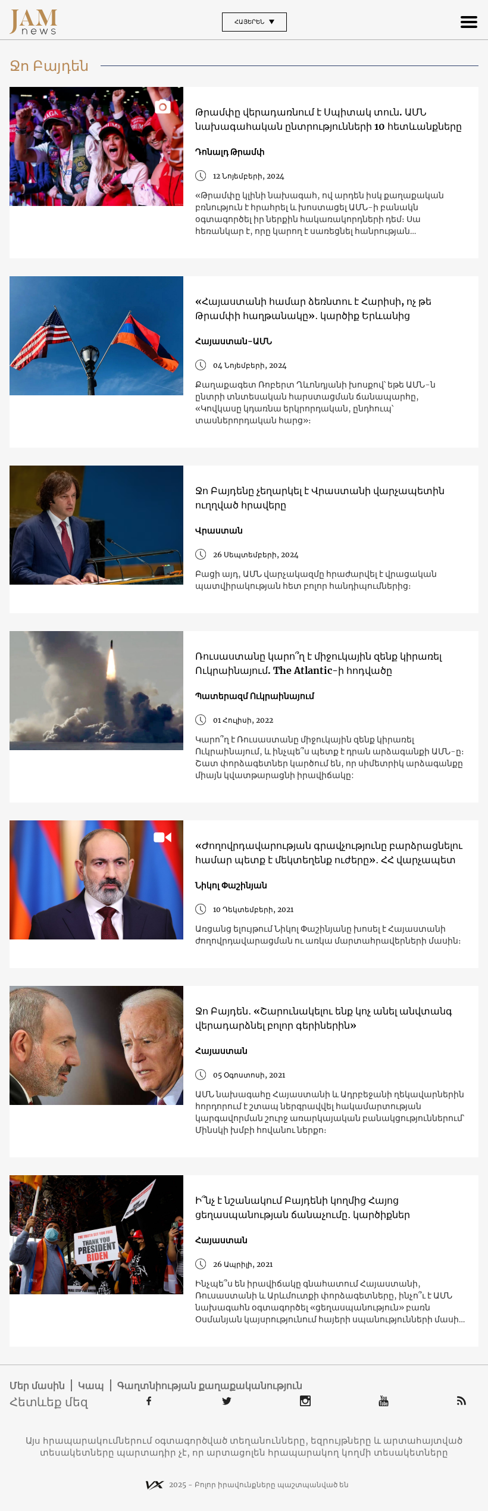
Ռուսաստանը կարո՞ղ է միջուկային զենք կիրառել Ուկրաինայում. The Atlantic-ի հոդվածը (318, 663)
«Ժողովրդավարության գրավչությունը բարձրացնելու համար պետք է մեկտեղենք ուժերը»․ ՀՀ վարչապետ (328, 852)
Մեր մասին (37, 1385)
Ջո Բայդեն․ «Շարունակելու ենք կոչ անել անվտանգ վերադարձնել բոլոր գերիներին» (323, 1018)
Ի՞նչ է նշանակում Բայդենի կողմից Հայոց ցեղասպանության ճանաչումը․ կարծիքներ (302, 1207)
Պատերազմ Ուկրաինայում (254, 696)
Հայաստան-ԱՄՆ (233, 341)
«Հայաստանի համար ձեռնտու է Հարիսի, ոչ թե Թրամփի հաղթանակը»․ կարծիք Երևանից (313, 308)
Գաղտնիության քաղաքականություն (209, 1385)
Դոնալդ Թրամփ (230, 151)
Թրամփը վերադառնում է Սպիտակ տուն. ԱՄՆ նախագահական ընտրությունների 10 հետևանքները (328, 119)
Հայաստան (221, 1050)
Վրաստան (219, 530)
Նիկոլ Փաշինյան (231, 885)
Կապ (91, 1385)
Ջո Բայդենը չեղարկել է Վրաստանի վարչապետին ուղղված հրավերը (320, 498)
